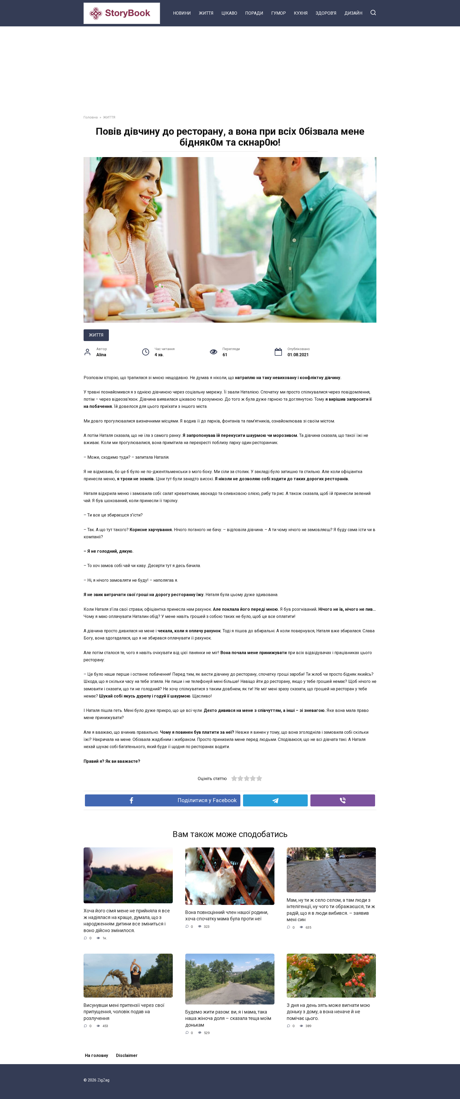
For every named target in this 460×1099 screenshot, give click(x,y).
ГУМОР (278, 13)
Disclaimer (127, 1055)
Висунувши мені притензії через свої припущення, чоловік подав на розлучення (124, 1011)
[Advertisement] (230, 66)
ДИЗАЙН (353, 13)
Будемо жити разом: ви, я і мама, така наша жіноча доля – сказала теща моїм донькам (228, 1018)
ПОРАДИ (254, 13)
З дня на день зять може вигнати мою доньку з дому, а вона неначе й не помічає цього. (328, 1011)
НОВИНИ (182, 13)
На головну (96, 1055)
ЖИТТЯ (206, 13)
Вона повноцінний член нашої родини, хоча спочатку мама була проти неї (226, 916)
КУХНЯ (301, 13)
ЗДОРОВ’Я (326, 13)
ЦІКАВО (229, 13)
